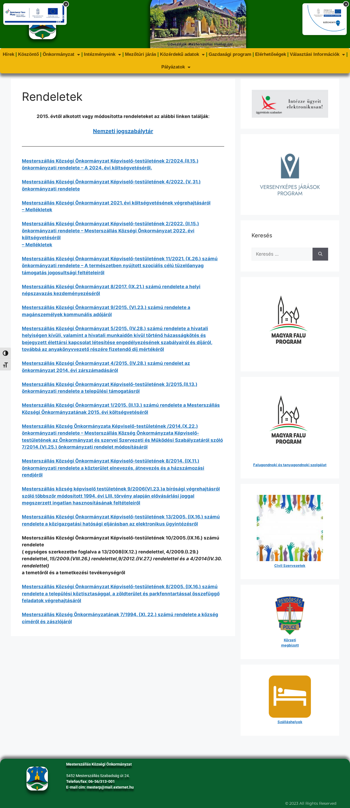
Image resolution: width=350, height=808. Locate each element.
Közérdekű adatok (179, 54)
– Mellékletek (37, 209)
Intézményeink (99, 54)
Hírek (8, 54)
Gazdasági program (230, 54)
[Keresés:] (282, 254)
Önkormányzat (58, 54)
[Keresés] (320, 254)
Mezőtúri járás (140, 54)
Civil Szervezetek (289, 565)
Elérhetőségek (270, 54)
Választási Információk (314, 54)
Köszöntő (28, 54)
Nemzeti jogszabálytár (123, 131)
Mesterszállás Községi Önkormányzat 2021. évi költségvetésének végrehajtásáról (116, 203)
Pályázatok (173, 67)
